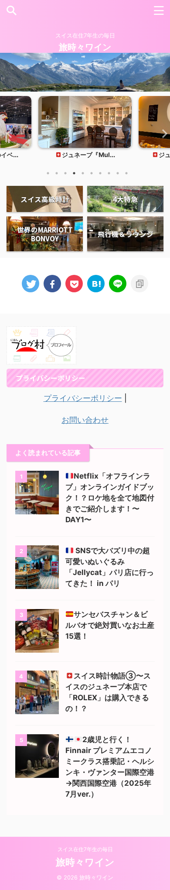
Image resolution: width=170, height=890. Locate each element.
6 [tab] (91, 173)
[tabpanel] (85, 130)
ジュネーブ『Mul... (88, 154)
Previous (8, 133)
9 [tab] (117, 173)
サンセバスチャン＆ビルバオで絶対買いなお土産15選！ (109, 625)
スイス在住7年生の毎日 (85, 849)
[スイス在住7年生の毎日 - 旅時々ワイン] (96, 283)
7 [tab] (100, 173)
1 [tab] (48, 173)
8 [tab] (109, 173)
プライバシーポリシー (83, 398)
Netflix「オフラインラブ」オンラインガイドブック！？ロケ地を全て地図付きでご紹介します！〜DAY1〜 (109, 498)
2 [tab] (56, 173)
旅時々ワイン (85, 47)
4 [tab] (74, 173)
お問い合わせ (85, 419)
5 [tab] (82, 173)
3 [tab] (65, 173)
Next (162, 133)
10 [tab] (126, 173)
